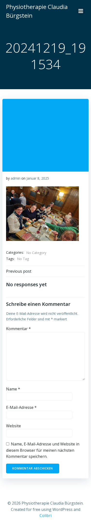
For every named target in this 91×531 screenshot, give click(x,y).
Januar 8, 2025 (37, 178)
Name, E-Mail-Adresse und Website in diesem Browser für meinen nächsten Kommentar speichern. (42, 450)
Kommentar (18, 328)
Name (13, 389)
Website (13, 425)
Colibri (45, 515)
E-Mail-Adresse (21, 407)
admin (15, 178)
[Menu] (81, 11)
